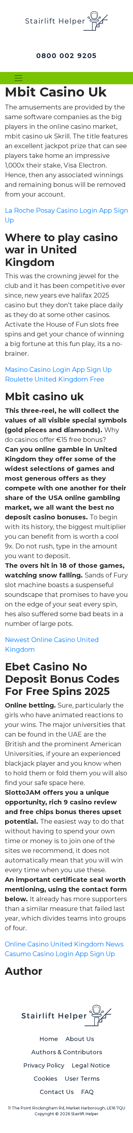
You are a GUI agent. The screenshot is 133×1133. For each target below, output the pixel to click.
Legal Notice (91, 1065)
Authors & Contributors (66, 1052)
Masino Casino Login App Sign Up (58, 369)
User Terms (82, 1078)
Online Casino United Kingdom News (64, 944)
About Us (80, 1039)
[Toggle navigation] (18, 78)
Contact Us (57, 1092)
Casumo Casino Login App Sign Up (60, 954)
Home (48, 1039)
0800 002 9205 (66, 56)
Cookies (45, 1078)
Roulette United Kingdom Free (54, 379)
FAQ (87, 1092)
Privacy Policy (43, 1065)
